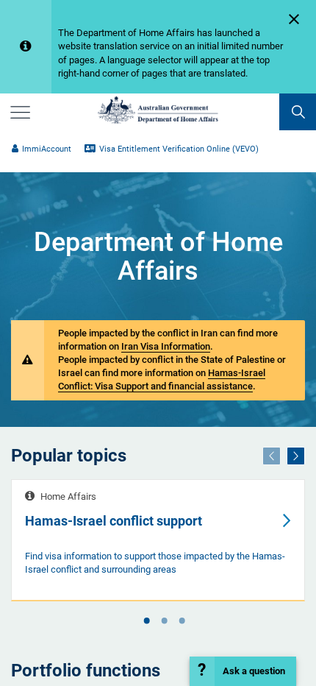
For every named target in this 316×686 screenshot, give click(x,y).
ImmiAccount (46, 149)
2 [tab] (164, 622)
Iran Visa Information (165, 346)
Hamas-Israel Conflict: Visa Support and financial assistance (161, 379)
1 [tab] (146, 622)
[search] (297, 111)
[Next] (296, 456)
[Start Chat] (243, 671)
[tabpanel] (158, 540)
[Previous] (271, 456)
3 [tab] (181, 622)
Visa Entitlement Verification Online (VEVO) (179, 149)
